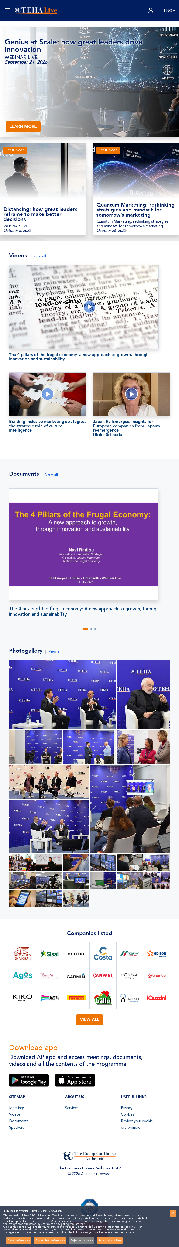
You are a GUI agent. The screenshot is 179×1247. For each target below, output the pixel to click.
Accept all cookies (109, 1240)
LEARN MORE (23, 126)
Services (71, 1108)
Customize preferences (50, 1240)
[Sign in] (150, 11)
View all (39, 256)
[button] (85, 629)
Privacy (127, 1108)
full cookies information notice (111, 1229)
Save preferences (18, 1240)
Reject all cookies (81, 1240)
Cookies (127, 1114)
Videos (14, 1114)
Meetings (16, 1108)
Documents (18, 1121)
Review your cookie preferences (137, 1124)
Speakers (16, 1127)
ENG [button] (168, 10)
